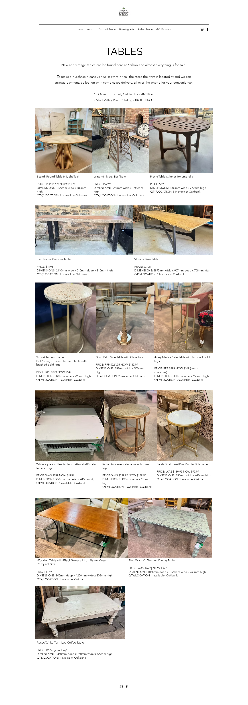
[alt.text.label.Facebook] (207, 29)
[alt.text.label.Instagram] (202, 29)
